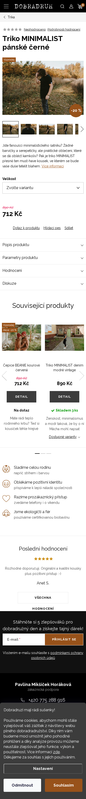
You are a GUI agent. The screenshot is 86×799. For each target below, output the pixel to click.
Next (81, 376)
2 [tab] (43, 453)
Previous (4, 376)
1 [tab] (37, 453)
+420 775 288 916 (46, 700)
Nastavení (43, 768)
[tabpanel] (21, 382)
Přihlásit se (64, 639)
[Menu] (6, 6)
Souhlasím (64, 785)
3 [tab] (48, 453)
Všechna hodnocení (43, 599)
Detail (21, 396)
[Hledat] (62, 6)
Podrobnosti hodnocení (64, 29)
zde (56, 752)
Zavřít (28, 224)
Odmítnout (22, 785)
